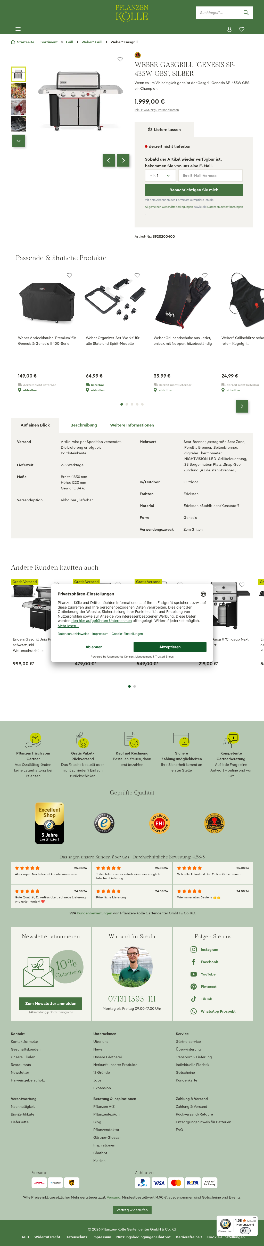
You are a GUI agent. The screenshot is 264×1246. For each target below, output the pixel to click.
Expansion (102, 1088)
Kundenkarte (186, 1080)
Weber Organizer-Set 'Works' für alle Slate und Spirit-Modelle (112, 340)
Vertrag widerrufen (132, 1210)
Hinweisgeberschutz (28, 1080)
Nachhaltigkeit (23, 1106)
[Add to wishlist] (242, 585)
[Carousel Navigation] (116, 160)
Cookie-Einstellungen (226, 1237)
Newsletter (20, 1072)
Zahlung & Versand (191, 1106)
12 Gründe (101, 1072)
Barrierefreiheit (189, 1237)
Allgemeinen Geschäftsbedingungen (169, 207)
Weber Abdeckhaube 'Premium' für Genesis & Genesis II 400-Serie (47, 340)
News (98, 1049)
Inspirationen (104, 1145)
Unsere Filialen (23, 1057)
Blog (97, 1122)
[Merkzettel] (242, 29)
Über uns (100, 1041)
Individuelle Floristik (192, 1064)
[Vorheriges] (109, 160)
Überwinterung (188, 1049)
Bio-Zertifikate (22, 1114)
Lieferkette (20, 1122)
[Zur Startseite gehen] (132, 12)
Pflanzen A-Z (103, 1106)
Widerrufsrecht (47, 1237)
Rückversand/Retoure (194, 1114)
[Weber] (194, 55)
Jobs (97, 1080)
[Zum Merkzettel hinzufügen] (120, 59)
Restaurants (21, 1064)
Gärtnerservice (188, 1041)
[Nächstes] (123, 160)
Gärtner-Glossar (107, 1137)
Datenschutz (76, 1237)
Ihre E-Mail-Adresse (200, 175)
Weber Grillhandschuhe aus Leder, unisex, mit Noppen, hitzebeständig (183, 340)
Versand (113, 1197)
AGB (25, 1237)
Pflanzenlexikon (106, 1114)
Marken (99, 1160)
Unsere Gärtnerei (107, 1057)
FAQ (179, 1129)
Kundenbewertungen (94, 913)
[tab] (83, 425)
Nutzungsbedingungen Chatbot (143, 1237)
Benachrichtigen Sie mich (193, 190)
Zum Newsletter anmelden (50, 1003)
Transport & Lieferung (194, 1057)
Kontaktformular (24, 1041)
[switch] (245, 1230)
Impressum (102, 1237)
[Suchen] (246, 12)
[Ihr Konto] (229, 29)
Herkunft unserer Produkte (115, 1064)
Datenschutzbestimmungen (225, 207)
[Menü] (18, 29)
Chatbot (100, 1153)
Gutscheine (185, 1072)
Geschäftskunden (25, 1049)
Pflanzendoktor (106, 1129)
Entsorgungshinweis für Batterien (203, 1122)
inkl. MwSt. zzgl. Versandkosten (157, 110)
